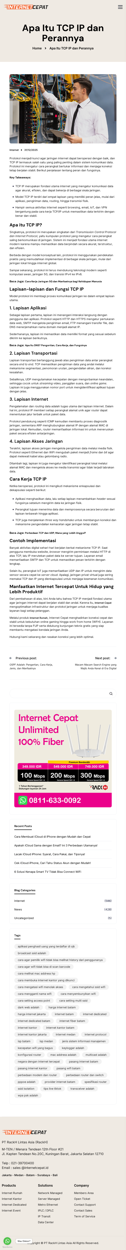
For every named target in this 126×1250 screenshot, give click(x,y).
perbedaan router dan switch (85, 1075)
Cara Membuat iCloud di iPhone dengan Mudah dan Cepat (52, 836)
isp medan (46, 1041)
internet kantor (27, 1027)
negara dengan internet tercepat (39, 1061)
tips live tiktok (52, 1088)
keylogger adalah (73, 1048)
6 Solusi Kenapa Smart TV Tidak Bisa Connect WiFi (47, 871)
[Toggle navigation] (120, 7)
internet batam (64, 1014)
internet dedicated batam (34, 1021)
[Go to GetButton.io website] (7, 1247)
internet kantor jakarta (32, 1034)
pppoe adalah (26, 1081)
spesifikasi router (96, 1081)
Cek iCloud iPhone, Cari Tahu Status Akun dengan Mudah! (52, 863)
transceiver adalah (82, 1088)
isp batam (24, 1041)
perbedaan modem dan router (37, 1075)
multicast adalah (96, 1054)
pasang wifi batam (68, 1068)
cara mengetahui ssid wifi (88, 987)
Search (112, 693)
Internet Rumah (39, 617)
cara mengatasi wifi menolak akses (40, 987)
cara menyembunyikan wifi (78, 993)
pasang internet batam (83, 1061)
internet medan (65, 1034)
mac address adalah (63, 1054)
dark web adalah (28, 1007)
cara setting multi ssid (73, 1000)
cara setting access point (34, 1000)
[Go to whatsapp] (7, 1241)
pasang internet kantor (32, 1068)
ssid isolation (26, 1088)
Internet (19, 900)
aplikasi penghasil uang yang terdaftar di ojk (46, 946)
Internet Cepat (103, 602)
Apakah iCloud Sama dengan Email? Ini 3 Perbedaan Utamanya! (55, 845)
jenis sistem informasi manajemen (84, 1041)
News (18, 909)
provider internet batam (60, 1081)
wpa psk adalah (28, 1095)
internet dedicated (94, 1014)
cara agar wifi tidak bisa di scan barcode (44, 966)
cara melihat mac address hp (36, 973)
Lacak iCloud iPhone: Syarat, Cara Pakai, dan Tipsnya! (49, 854)
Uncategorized (24, 918)
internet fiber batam (72, 1021)
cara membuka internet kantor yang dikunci (46, 980)
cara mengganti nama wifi (34, 993)
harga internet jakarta (32, 1014)
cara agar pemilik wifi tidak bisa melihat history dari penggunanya (60, 960)
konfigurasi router (29, 1054)
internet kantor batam (60, 1027)
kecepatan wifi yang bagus (35, 1048)
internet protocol (95, 1034)
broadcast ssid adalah (32, 953)
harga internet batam (62, 1007)
